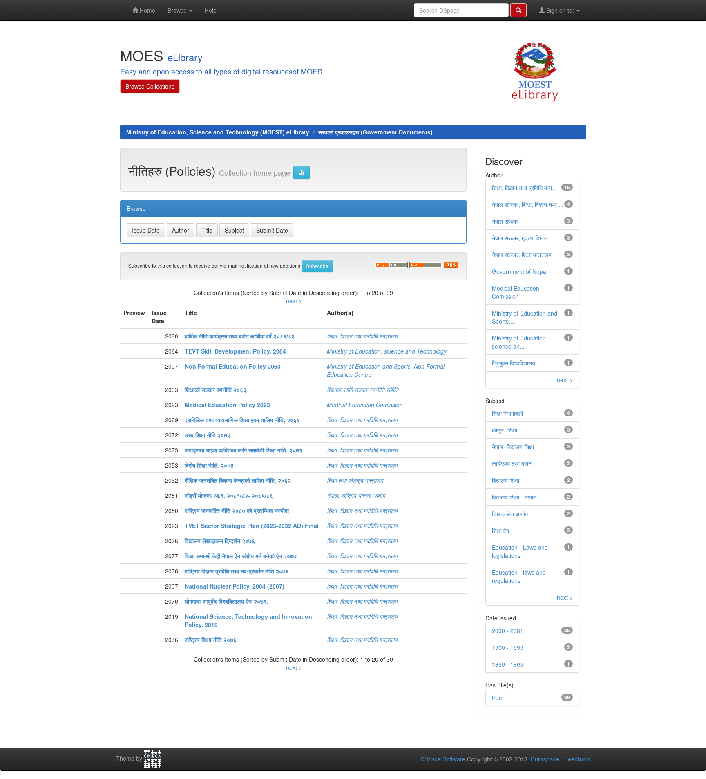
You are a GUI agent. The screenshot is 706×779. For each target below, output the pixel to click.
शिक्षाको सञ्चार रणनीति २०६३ (215, 389)
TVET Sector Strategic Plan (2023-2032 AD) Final (252, 526)
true (497, 698)
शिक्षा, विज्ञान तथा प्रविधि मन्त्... (524, 188)
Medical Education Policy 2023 (227, 405)
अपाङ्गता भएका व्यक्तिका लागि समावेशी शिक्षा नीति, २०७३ (243, 450)
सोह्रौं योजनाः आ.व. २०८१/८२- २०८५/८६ (229, 495)
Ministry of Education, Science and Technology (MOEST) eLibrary (217, 132)
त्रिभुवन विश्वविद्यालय (513, 363)
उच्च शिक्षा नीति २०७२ (207, 435)
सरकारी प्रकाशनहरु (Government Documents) (375, 132)
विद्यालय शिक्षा (505, 480)
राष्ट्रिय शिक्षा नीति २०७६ (211, 640)
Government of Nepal (519, 271)
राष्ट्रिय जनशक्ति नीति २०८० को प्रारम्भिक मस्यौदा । (239, 510)
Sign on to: (560, 10)
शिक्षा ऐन (500, 530)
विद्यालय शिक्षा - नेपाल (514, 497)
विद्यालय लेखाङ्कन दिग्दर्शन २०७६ (220, 541)
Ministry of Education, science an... (519, 342)
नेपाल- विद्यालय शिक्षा (513, 447)
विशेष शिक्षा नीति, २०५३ (209, 465)
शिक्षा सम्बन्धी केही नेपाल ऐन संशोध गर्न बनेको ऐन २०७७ (241, 556)
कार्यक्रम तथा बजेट (512, 463)
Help (211, 10)
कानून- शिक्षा (504, 430)
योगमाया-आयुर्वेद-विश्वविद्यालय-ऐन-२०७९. (226, 601)
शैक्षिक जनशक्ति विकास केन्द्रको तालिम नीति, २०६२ (238, 480)
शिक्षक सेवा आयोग (510, 514)
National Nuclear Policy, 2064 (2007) (234, 586)
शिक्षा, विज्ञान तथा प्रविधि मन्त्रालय (362, 336)
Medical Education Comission (365, 405)
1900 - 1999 (507, 647)
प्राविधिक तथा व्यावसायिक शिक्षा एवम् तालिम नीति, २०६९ (242, 420)
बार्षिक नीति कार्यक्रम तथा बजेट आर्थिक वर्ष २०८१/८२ (240, 336)
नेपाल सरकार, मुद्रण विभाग (519, 238)
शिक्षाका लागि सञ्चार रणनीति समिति (362, 389)
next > (294, 301)
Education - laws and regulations (519, 576)
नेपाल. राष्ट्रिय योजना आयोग (356, 495)
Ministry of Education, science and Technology (387, 351)
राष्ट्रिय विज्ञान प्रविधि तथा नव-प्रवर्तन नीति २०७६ (237, 571)
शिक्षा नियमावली (507, 413)
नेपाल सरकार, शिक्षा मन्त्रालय (522, 255)
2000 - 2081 (507, 631)
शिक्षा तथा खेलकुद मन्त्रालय (355, 480)
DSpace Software (442, 759)
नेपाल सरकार (505, 221)
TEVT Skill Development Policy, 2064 (235, 351)
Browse (178, 10)
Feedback (577, 759)
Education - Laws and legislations (520, 551)
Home (146, 10)
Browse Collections (149, 86)
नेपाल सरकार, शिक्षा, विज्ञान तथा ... (527, 204)
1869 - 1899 (507, 664)
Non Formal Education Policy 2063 (233, 366)
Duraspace (545, 759)
